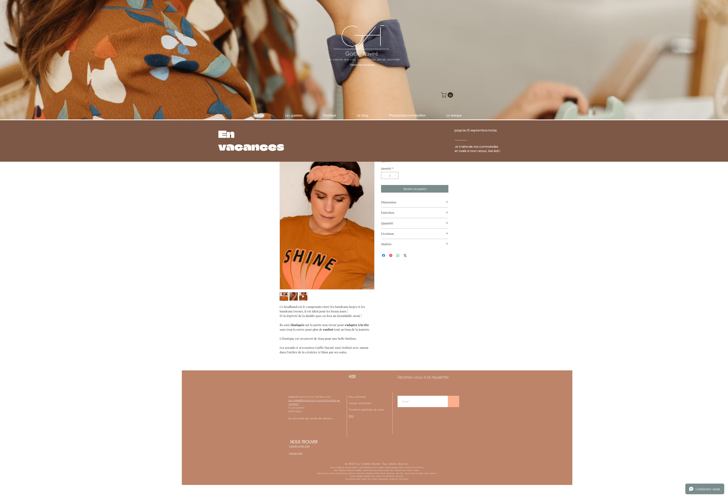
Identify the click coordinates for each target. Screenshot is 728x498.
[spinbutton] (389, 175)
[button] (447, 95)
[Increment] (395, 175)
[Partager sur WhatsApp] (398, 255)
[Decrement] (384, 175)
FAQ (351, 415)
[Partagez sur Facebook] (383, 255)
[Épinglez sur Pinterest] (390, 255)
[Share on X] (405, 255)
